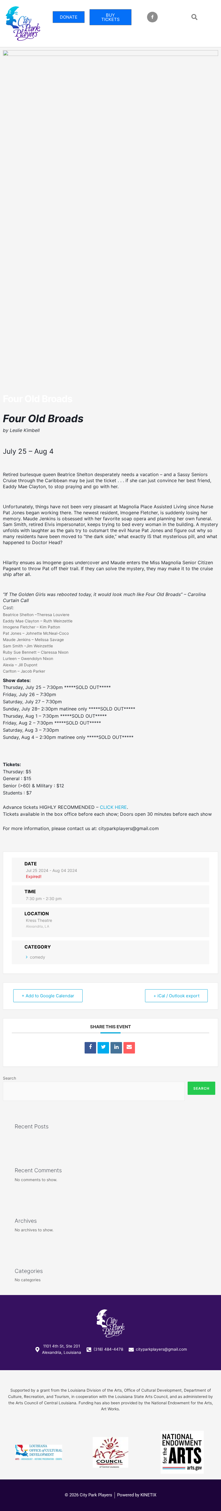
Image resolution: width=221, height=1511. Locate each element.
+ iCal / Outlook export (176, 995)
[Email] (129, 1048)
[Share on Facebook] (90, 1048)
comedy (37, 957)
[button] (194, 17)
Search (9, 1078)
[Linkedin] (116, 1048)
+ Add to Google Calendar (48, 995)
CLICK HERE (113, 807)
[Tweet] (103, 1048)
